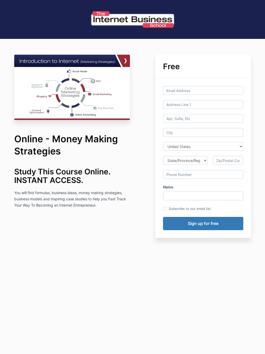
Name (168, 187)
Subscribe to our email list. (190, 209)
